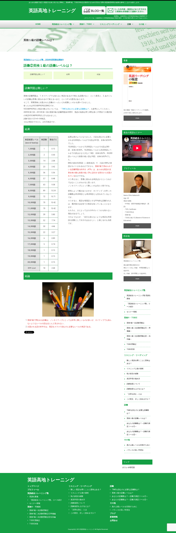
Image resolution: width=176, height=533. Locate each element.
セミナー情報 (132, 312)
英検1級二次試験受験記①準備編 (42, 514)
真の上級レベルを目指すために (138, 445)
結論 (98, 74)
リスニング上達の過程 (135, 369)
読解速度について (133, 384)
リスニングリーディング (110, 24)
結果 (68, 74)
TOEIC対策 (131, 349)
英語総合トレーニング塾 (62, 24)
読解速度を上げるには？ (136, 389)
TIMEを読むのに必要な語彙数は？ (75, 109)
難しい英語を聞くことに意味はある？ (138, 361)
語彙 (129, 24)
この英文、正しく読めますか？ (138, 399)
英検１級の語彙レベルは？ (137, 418)
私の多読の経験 (132, 374)
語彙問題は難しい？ (37, 74)
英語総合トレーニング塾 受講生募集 (138, 297)
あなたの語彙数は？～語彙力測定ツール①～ (138, 424)
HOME (38, 24)
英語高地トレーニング (52, 10)
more (137, 118)
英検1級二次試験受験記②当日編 (42, 517)
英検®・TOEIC (85, 24)
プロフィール (33, 489)
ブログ (113, 513)
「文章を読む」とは (134, 394)
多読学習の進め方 (133, 379)
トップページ (33, 486)
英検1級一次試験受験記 (135, 323)
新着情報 (114, 517)
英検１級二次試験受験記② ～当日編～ (138, 337)
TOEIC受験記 (131, 344)
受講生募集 (33, 497)
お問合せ (114, 520)
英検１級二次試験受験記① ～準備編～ (138, 329)
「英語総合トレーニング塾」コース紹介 (138, 305)
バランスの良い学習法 (135, 450)
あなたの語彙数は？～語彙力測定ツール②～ (138, 432)
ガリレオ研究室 (128, 467)
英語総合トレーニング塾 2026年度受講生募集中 (44, 60)
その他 (141, 24)
